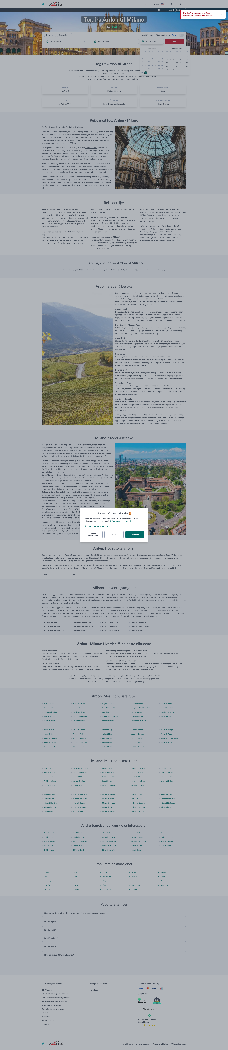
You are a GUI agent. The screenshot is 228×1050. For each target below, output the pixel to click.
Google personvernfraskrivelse (97, 526)
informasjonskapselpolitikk (121, 521)
